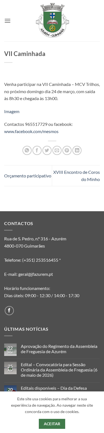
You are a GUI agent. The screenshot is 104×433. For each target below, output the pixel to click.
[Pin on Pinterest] (67, 150)
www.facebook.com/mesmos (31, 131)
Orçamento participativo (27, 175)
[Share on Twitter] (47, 150)
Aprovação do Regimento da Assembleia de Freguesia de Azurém (59, 348)
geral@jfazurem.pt (35, 274)
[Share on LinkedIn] (77, 150)
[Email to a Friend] (57, 150)
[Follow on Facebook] (9, 310)
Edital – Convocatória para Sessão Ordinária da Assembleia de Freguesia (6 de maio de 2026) (59, 370)
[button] (7, 20)
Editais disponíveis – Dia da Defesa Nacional (54, 390)
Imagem (11, 111)
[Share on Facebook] (37, 150)
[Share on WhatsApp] (27, 150)
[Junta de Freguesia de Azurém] (52, 20)
